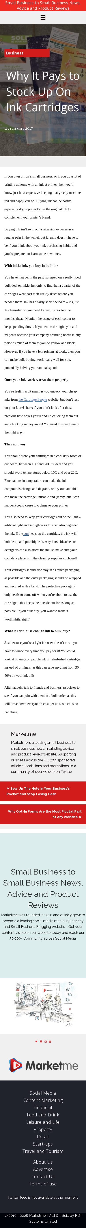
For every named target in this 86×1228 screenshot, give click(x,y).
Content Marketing (43, 1100)
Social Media (43, 1093)
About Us (43, 1162)
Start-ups (43, 1144)
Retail (43, 1137)
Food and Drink (43, 1115)
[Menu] (43, 17)
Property (43, 1129)
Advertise (43, 1169)
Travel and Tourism (43, 1151)
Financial (43, 1107)
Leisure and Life (43, 1122)
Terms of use (43, 1184)
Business (14, 53)
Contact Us (43, 1176)
